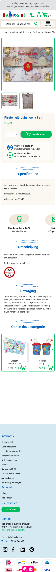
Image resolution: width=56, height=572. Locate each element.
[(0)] (43, 14)
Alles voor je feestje (20, 32)
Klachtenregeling (8, 447)
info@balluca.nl (15, 537)
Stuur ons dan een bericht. (13, 530)
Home (6, 32)
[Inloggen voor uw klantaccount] (39, 14)
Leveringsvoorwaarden (11, 451)
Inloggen (5, 493)
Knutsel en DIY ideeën (10, 473)
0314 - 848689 (17, 541)
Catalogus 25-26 (8, 469)
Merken (4, 464)
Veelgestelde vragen (10, 456)
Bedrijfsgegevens (9, 460)
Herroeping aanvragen (11, 482)
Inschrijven (11, 509)
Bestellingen (6, 498)
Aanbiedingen (7, 478)
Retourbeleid (7, 442)
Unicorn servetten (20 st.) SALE (14, 364)
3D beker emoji (41, 362)
